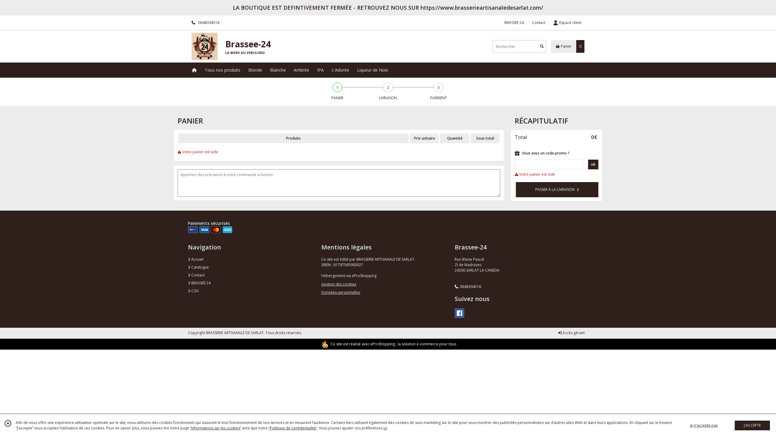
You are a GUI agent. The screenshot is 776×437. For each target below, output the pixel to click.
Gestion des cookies (338, 284)
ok (593, 164)
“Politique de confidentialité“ (293, 428)
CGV (194, 290)
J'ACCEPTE (752, 425)
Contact (538, 22)
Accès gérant (573, 332)
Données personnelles (340, 292)
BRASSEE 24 (200, 283)
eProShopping (382, 344)
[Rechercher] (542, 47)
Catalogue (199, 267)
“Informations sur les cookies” (215, 428)
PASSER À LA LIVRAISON (556, 189)
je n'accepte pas (704, 425)
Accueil (196, 259)
